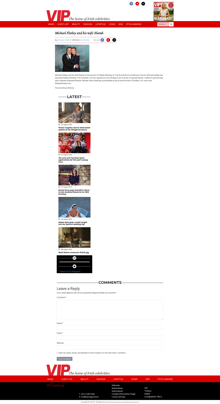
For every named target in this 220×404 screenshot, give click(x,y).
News (51, 24)
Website (60, 343)
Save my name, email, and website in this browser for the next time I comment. (92, 353)
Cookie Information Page (123, 394)
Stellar (147, 394)
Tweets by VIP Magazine (69, 271)
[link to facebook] (131, 3)
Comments (85, 40)
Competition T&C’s (153, 397)
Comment (62, 297)
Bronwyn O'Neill (63, 40)
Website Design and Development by (124, 402)
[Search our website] (171, 24)
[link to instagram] (143, 3)
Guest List (63, 24)
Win (121, 24)
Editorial (116, 385)
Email (60, 333)
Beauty (76, 24)
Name (60, 323)
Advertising (117, 388)
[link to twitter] (137, 3)
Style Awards (133, 24)
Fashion (87, 24)
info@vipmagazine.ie (90, 397)
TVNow (147, 391)
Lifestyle (101, 24)
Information (117, 391)
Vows (112, 24)
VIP (146, 388)
